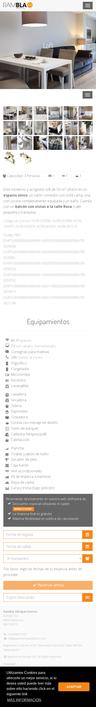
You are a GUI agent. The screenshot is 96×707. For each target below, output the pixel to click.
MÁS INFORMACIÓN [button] (24, 700)
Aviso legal (9, 664)
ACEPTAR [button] (74, 687)
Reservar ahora (50, 585)
